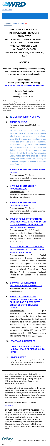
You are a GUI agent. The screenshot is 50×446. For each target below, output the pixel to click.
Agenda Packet (19, 23)
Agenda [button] (8, 23)
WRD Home (7, 10)
